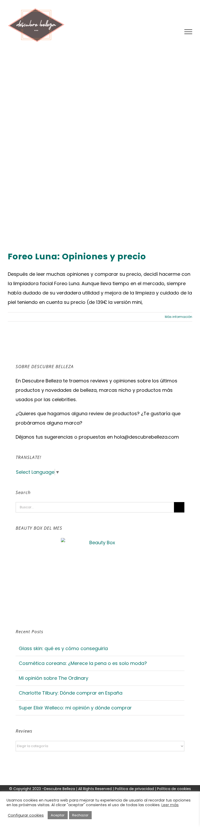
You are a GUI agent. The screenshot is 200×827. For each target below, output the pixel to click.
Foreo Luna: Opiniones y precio (77, 256)
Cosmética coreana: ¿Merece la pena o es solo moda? (83, 663)
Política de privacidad (135, 788)
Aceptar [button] (58, 815)
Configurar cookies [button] (26, 815)
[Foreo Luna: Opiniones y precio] (100, 150)
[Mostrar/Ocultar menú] (188, 31)
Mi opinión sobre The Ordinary (53, 678)
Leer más (170, 804)
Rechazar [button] (80, 815)
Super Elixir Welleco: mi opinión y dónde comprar (75, 707)
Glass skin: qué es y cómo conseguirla (63, 648)
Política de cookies (174, 788)
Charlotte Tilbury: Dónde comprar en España (70, 693)
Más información (178, 317)
